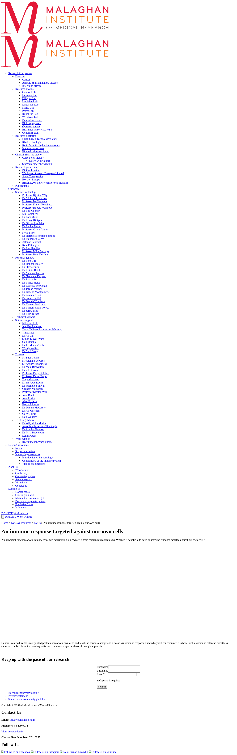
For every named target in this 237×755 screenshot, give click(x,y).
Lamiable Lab (29, 101)
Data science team (32, 120)
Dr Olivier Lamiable (33, 223)
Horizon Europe (31, 179)
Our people (14, 188)
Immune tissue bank (33, 148)
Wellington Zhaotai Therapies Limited (43, 173)
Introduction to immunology (37, 457)
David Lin (27, 335)
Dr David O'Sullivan (33, 301)
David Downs (30, 370)
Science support (24, 320)
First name (102, 666)
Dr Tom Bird (29, 260)
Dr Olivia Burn (30, 266)
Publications (22, 185)
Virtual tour (21, 482)
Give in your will (24, 495)
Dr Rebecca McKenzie (34, 285)
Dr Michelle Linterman (34, 198)
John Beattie (29, 395)
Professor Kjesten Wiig (34, 195)
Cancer (26, 79)
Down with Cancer (39, 160)
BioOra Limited (31, 170)
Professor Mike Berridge (35, 251)
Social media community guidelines (27, 699)
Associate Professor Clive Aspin (39, 426)
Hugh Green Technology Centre (40, 138)
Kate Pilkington (30, 245)
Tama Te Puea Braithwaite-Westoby (42, 329)
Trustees (19, 354)
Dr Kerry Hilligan (32, 220)
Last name (102, 670)
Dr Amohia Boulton (33, 429)
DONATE (7, 513)
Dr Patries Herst (31, 282)
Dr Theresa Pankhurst (34, 304)
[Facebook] (16, 751)
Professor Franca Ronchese (37, 204)
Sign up (102, 686)
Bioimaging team (31, 123)
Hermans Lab (29, 95)
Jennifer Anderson (32, 326)
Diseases (20, 76)
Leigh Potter (29, 435)
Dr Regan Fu (29, 279)
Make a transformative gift (29, 498)
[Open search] (2, 517)
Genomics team (30, 132)
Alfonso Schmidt (31, 242)
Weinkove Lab (30, 117)
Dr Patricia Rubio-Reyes (35, 307)
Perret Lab (28, 110)
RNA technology (31, 142)
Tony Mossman (30, 379)
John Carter (28, 398)
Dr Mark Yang (30, 351)
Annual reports (23, 479)
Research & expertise (20, 73)
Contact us (21, 485)
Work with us (22, 438)
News (18, 448)
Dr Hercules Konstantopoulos (38, 235)
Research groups (24, 88)
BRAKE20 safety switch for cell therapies (45, 182)
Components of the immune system (41, 460)
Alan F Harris (29, 401)
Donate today (22, 491)
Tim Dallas (28, 332)
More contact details (12, 731)
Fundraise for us (24, 504)
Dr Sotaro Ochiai (31, 298)
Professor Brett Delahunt (35, 254)
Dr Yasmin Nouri (31, 295)
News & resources (18, 445)
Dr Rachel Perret (31, 226)
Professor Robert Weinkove (37, 207)
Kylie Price (28, 232)
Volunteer (20, 507)
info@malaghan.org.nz (22, 719)
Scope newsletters (25, 451)
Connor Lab (29, 92)
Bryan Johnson (30, 404)
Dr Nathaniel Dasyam (34, 276)
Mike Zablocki (30, 323)
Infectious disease (31, 85)
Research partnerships (27, 167)
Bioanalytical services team (37, 129)
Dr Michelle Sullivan (33, 385)
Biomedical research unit (35, 151)
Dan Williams (29, 416)
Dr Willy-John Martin (34, 423)
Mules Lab (28, 107)
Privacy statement (18, 695)
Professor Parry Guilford (35, 373)
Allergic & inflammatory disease (40, 82)
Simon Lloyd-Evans (33, 338)
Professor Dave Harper (34, 376)
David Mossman (31, 410)
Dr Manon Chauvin (33, 273)
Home (4, 522)
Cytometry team (31, 126)
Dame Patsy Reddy (32, 382)
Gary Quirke (29, 413)
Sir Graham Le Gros (33, 360)
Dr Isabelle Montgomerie (36, 291)
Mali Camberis (30, 213)
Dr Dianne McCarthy (34, 407)
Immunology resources (27, 454)
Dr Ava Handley (31, 248)
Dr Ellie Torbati (30, 313)
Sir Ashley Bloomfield (34, 363)
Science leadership (25, 192)
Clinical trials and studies (29, 154)
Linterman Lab (30, 104)
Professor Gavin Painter (35, 229)
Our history (21, 473)
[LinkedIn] (74, 751)
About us (13, 466)
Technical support (25, 316)
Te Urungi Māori (24, 420)
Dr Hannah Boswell (33, 263)
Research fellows (24, 257)
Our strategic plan (25, 476)
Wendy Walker (30, 348)
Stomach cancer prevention (37, 163)
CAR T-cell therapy (33, 157)
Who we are (22, 470)
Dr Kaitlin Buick (31, 270)
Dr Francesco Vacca (33, 238)
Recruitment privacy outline (37, 441)
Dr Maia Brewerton (33, 366)
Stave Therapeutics (32, 176)
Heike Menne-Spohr (33, 345)
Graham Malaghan (32, 388)
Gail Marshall (29, 341)
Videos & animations (33, 463)
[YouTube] (102, 751)
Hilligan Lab (29, 98)
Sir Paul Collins (30, 357)
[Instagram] (45, 751)
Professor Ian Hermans (34, 201)
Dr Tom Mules (30, 217)
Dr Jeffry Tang (30, 310)
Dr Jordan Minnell (32, 288)
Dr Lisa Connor (31, 210)
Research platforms (25, 135)
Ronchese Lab (30, 113)
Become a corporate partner (30, 501)
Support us (14, 488)
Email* (101, 674)
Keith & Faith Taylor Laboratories (41, 145)
